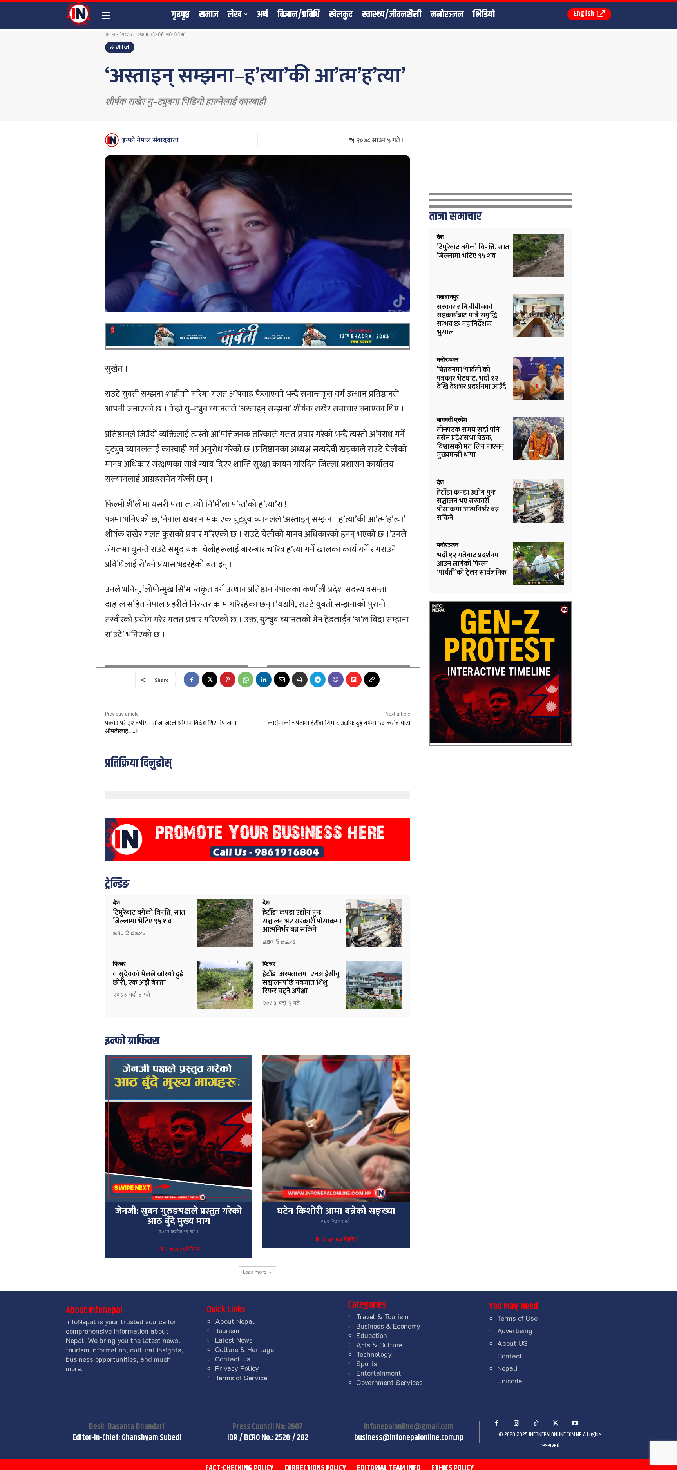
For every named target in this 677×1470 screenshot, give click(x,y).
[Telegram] (318, 679)
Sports (366, 1363)
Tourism (227, 1330)
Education (371, 1335)
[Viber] (336, 679)
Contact (509, 1355)
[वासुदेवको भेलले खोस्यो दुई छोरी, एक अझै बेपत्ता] (225, 984)
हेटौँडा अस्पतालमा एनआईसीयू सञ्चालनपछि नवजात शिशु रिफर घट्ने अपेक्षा (301, 982)
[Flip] (354, 679)
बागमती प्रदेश (452, 420)
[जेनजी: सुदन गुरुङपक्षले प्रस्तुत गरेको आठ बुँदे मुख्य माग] (178, 1128)
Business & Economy (388, 1325)
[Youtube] (575, 1423)
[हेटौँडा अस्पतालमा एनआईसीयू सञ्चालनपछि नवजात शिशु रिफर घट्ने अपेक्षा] (374, 984)
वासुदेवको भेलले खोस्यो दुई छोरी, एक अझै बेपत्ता (148, 978)
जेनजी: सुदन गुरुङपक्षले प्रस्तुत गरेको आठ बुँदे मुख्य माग (178, 1216)
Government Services (389, 1382)
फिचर (119, 964)
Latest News (234, 1340)
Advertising (514, 1330)
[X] (209, 679)
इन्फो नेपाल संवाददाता (150, 140)
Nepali (507, 1368)
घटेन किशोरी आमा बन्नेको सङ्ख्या (336, 1211)
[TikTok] (536, 1423)
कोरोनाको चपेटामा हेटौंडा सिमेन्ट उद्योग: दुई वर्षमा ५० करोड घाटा (339, 723)
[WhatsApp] (245, 679)
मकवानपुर (448, 297)
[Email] (282, 679)
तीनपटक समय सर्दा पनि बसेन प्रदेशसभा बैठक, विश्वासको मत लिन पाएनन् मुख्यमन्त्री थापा (470, 442)
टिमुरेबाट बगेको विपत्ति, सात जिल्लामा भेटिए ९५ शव (149, 917)
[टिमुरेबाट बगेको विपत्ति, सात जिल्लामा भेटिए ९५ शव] (225, 923)
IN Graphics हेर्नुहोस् (178, 1249)
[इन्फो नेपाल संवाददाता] (113, 140)
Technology (374, 1354)
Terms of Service (241, 1377)
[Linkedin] (264, 679)
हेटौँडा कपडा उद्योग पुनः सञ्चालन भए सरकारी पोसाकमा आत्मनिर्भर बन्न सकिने (301, 921)
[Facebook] (191, 679)
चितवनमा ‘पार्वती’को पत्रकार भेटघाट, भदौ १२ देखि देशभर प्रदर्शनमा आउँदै (471, 378)
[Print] (300, 679)
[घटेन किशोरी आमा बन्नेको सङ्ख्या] (336, 1128)
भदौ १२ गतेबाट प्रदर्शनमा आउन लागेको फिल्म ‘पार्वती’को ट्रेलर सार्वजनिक (472, 563)
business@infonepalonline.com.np (408, 1438)
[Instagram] (516, 1423)
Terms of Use (517, 1318)
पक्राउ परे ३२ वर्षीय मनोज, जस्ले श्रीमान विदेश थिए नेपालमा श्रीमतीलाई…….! (170, 727)
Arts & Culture (379, 1344)
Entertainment (378, 1373)
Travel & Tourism (382, 1316)
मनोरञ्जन (447, 360)
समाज (110, 34)
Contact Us (232, 1358)
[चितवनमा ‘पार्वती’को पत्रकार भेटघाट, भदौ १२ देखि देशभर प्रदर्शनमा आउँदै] (538, 378)
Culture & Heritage (244, 1349)
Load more (254, 1272)
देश (116, 902)
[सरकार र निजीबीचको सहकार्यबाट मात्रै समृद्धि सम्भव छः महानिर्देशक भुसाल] (538, 315)
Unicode (509, 1380)
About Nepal (235, 1321)
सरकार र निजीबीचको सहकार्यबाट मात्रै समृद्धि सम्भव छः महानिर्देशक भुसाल (467, 320)
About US (512, 1343)
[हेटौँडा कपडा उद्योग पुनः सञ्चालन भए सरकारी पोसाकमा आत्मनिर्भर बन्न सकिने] (374, 923)
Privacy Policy (237, 1368)
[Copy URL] (372, 679)
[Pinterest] (227, 679)
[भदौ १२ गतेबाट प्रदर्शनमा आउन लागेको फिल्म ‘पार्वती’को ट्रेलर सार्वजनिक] (538, 563)
